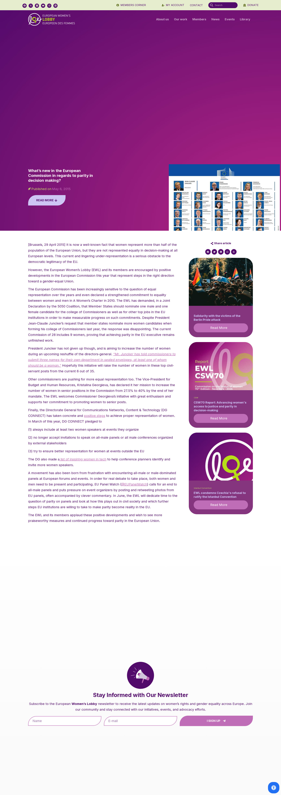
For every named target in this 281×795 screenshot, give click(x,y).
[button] (208, 252)
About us (162, 19)
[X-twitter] (31, 6)
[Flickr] (37, 6)
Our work (180, 19)
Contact (196, 5)
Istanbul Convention (203, 488)
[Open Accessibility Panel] (273, 787)
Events (230, 19)
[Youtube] (43, 6)
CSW (196, 398)
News (215, 19)
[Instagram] (49, 6)
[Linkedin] (55, 6)
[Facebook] (24, 6)
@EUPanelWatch (134, 484)
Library (245, 19)
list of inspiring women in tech (83, 459)
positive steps (94, 416)
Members (199, 19)
